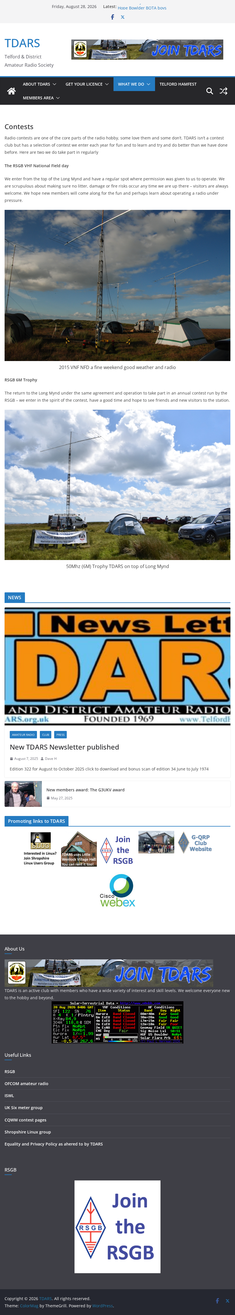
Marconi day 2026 (135, 6)
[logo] (109, 963)
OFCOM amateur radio (26, 1083)
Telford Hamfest (178, 84)
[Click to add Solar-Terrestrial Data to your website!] (117, 1005)
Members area (38, 97)
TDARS (22, 43)
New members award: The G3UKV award (85, 789)
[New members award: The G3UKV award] (23, 794)
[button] (53, 84)
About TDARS (36, 84)
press (60, 735)
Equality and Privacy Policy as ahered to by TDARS (54, 1144)
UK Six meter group (24, 1107)
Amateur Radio (23, 735)
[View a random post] (223, 91)
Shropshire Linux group (28, 1132)
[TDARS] (11, 91)
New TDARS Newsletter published (64, 747)
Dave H (51, 758)
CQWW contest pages (25, 1120)
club (45, 735)
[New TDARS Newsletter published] (117, 666)
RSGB (10, 1071)
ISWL (9, 1095)
